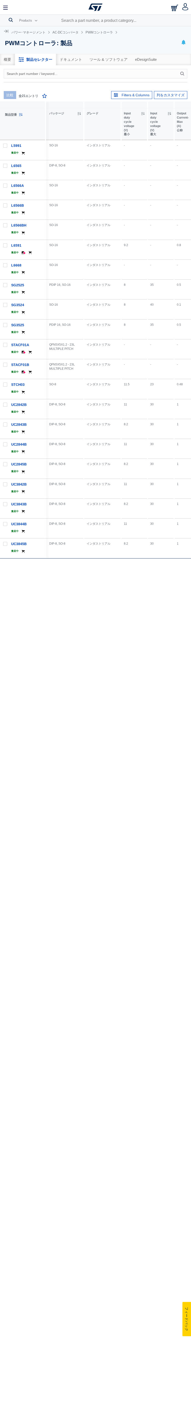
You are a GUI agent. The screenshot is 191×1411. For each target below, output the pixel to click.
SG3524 (17, 305)
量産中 (15, 152)
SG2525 (17, 285)
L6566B (17, 205)
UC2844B (19, 444)
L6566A (17, 186)
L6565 (16, 166)
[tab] (7, 59)
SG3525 (17, 325)
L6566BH (18, 225)
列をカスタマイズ (171, 95)
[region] (118, 329)
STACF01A (20, 345)
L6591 (16, 245)
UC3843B (19, 504)
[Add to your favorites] (44, 97)
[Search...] (11, 20)
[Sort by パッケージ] (79, 114)
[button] (5, 7)
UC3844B (19, 524)
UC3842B (19, 484)
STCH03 (18, 385)
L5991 (16, 146)
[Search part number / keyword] (183, 73)
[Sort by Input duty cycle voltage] (143, 114)
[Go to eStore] (175, 8)
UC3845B (19, 544)
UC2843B (19, 425)
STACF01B (20, 365)
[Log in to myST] (185, 7)
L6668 (16, 265)
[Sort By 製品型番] (21, 115)
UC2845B (19, 464)
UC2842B (19, 405)
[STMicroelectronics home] (95, 7)
